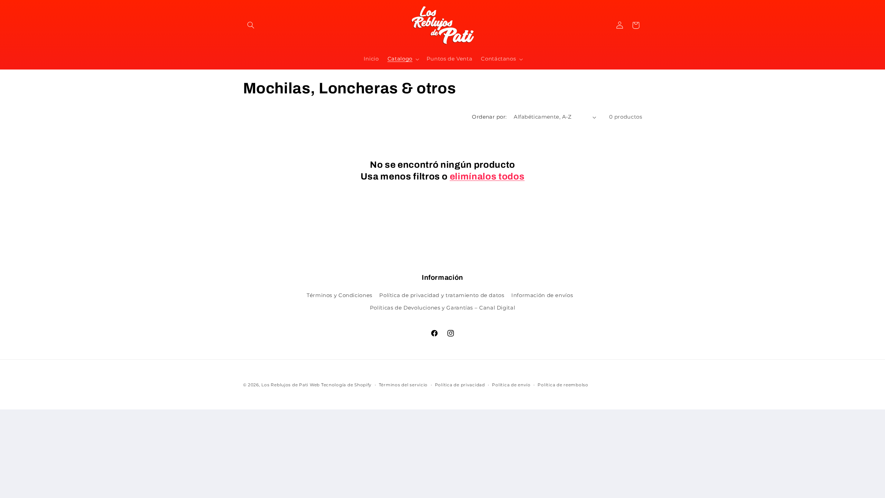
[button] (251, 25)
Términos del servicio (403, 384)
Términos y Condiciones (339, 295)
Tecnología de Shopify (346, 384)
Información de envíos (542, 295)
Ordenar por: (489, 117)
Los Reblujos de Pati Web (290, 384)
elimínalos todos (487, 177)
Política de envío (511, 384)
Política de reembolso (563, 384)
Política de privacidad (460, 384)
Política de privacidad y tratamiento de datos (441, 295)
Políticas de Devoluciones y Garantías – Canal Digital (442, 308)
